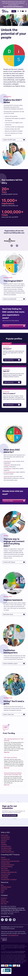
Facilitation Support (6, 887)
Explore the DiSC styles (9, 139)
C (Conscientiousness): (10, 472)
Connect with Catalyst (9, 562)
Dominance (4, 840)
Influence (3, 842)
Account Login (4, 901)
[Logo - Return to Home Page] (5, 11)
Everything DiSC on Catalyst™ (9, 879)
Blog (2, 885)
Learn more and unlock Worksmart (13, 6)
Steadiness (4, 844)
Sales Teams (4, 868)
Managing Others (5, 863)
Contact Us (4, 898)
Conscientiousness (6, 846)
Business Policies (22, 951)
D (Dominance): (8, 461)
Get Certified (4, 877)
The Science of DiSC (6, 848)
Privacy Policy (3, 952)
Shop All (3, 857)
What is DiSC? (4, 835)
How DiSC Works (5, 837)
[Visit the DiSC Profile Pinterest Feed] (7, 919)
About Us (3, 900)
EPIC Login (4, 903)
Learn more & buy (9, 360)
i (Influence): (7, 465)
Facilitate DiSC (5, 875)
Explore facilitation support (10, 663)
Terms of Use (17, 951)
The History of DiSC (6, 850)
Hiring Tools (4, 888)
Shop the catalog (8, 501)
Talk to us (6, 326)
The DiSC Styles (5, 839)
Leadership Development (7, 864)
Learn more (7, 476)
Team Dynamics (5, 870)
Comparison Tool (5, 859)
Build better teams (8, 614)
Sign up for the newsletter (9, 815)
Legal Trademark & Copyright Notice (12, 952)
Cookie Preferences (21, 952)
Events (2, 890)
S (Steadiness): (8, 468)
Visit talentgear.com (13, 935)
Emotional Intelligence (6, 866)
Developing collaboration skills (9, 872)
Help (2, 892)
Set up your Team (5, 874)
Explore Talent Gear (8, 714)
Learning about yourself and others (10, 861)
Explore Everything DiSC (9, 299)
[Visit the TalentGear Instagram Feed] (11, 919)
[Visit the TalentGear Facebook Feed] (3, 919)
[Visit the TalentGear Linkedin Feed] (14, 919)
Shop (14, 11)
